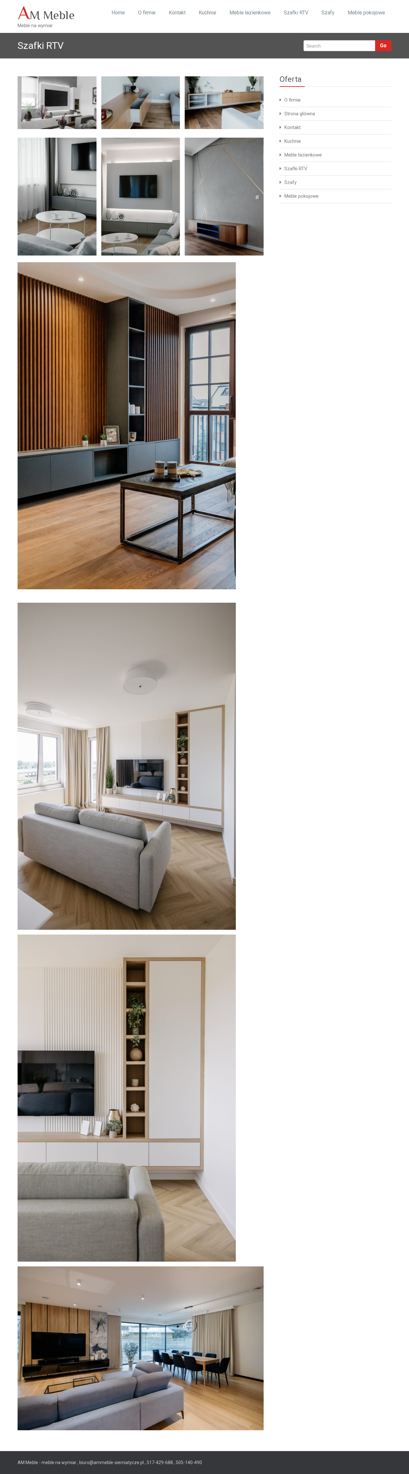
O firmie (147, 13)
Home (118, 13)
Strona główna (299, 114)
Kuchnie (207, 13)
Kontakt (177, 13)
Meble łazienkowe (250, 13)
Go (383, 45)
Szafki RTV (296, 13)
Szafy (328, 13)
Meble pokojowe (366, 13)
